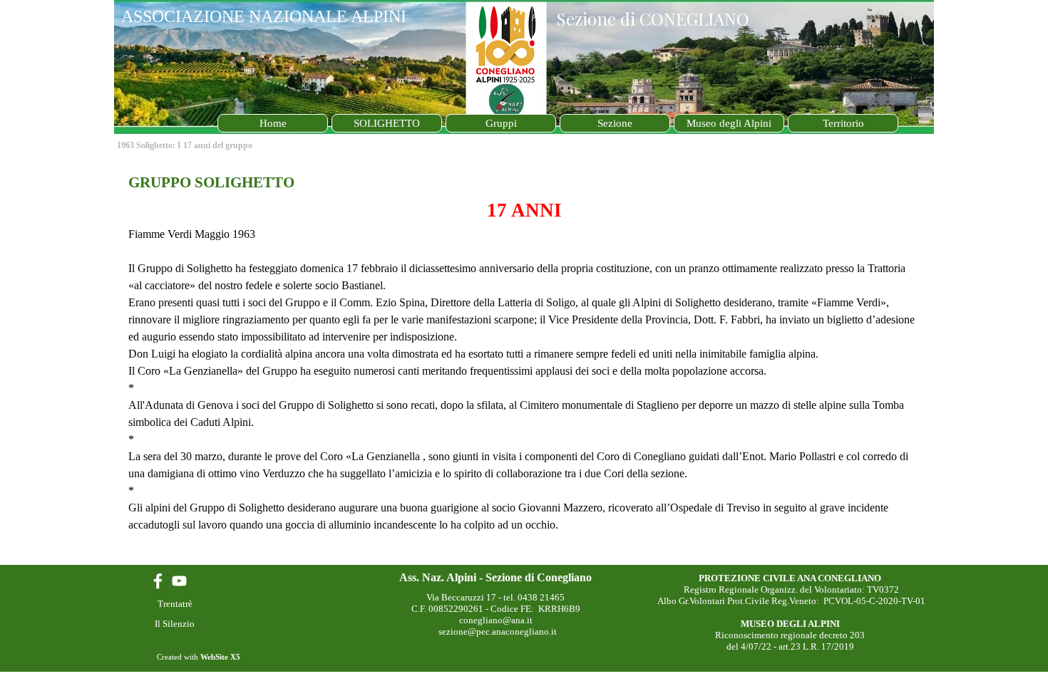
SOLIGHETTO (387, 123)
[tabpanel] (524, 361)
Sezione (614, 123)
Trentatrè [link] (175, 603)
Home (273, 123)
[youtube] (179, 581)
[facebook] (158, 581)
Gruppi (501, 123)
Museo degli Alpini (729, 123)
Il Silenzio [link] (175, 623)
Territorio (843, 123)
